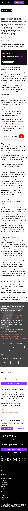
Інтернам (3, 488)
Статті (2, 467)
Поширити (6, 40)
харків (17, 412)
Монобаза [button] (5, 362)
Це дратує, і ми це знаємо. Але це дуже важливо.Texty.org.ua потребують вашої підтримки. (13, 309)
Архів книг (4, 499)
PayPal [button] (15, 362)
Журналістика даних (6, 478)
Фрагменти (4, 469)
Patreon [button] (5, 358)
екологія (4, 412)
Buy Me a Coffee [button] (16, 358)
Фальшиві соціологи (6, 482)
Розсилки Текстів (5, 471)
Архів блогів (4, 497)
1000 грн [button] (20, 347)
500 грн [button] (12, 347)
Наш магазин (4, 494)
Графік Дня (4, 495)
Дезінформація (5, 484)
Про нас (3, 465)
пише (8, 44)
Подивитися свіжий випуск (14, 452)
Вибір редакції (5, 473)
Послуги (3, 480)
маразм (11, 412)
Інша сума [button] (5, 351)
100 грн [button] (4, 347)
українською (13, 505)
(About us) (8, 465)
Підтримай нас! (5, 492)
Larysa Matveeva (13, 170)
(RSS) (6, 467)
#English (3, 474)
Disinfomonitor (5, 486)
